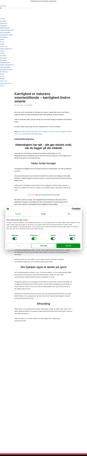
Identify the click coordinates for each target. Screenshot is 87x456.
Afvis (18, 245)
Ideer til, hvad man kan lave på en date (47, 195)
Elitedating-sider (5, 28)
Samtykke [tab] (18, 214)
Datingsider (3, 23)
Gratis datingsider (5, 32)
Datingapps (3, 25)
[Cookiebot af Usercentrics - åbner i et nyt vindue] (73, 209)
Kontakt (2, 44)
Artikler (2, 39)
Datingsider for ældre (6, 35)
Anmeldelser (4, 37)
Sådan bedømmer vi (6, 48)
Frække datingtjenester (7, 30)
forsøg (18, 153)
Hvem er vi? (3, 46)
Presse (2, 51)
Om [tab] (69, 214)
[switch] (34, 238)
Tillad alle (68, 245)
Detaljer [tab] (43, 214)
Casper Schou (19, 105)
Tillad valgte (43, 245)
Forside (2, 18)
